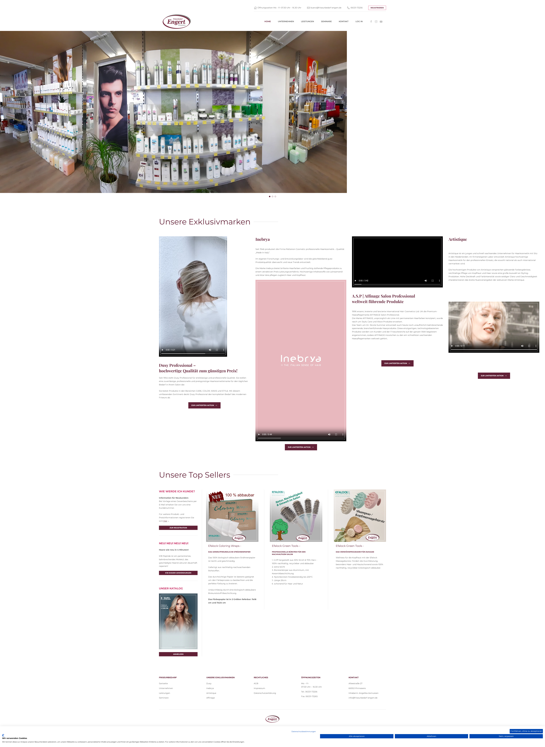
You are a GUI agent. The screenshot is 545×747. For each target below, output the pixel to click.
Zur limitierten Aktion (202, 405)
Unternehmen (286, 21)
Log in (359, 21)
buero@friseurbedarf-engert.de (326, 7)
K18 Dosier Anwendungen (178, 573)
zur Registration (178, 528)
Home (267, 21)
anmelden (178, 654)
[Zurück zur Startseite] (176, 21)
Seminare (326, 21)
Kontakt (343, 21)
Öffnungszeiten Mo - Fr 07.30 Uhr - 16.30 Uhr (279, 7)
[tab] (269, 196)
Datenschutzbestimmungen (304, 731)
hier (165, 521)
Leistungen (307, 21)
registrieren (377, 8)
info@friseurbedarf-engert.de (363, 697)
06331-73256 (357, 7)
